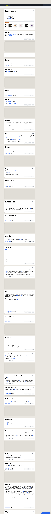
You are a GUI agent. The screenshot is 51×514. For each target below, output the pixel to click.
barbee (31, 55)
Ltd (16, 389)
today (15, 93)
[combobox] (26, 5)
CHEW (16, 205)
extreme (6, 14)
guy (9, 492)
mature (27, 269)
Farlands (12, 358)
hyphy (15, 174)
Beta (23, 491)
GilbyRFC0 (9, 263)
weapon (10, 465)
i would (12, 37)
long (13, 455)
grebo (6, 349)
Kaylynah (8, 65)
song (6, 137)
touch (17, 433)
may (23, 487)
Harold (7, 505)
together (15, 103)
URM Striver (8, 507)
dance (19, 139)
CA (15, 170)
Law (11, 389)
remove (14, 37)
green (6, 249)
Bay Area (14, 170)
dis (7, 126)
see (8, 184)
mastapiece (9, 18)
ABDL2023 (9, 153)
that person (10, 35)
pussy (8, 208)
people (31, 92)
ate (19, 239)
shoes (22, 218)
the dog (9, 321)
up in (12, 259)
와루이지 (9, 20)
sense (23, 455)
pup (12, 319)
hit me (9, 467)
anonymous (9, 186)
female (12, 122)
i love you (7, 73)
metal (11, 347)
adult (12, 318)
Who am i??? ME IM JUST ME (11, 211)
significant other (11, 34)
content (21, 269)
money (23, 435)
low (21, 356)
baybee (6, 20)
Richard (7, 391)
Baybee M (14, 55)
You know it (8, 17)
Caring (6, 101)
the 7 (28, 401)
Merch (33, 20)
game (21, 271)
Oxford (16, 182)
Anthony (7, 500)
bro (14, 358)
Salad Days (6, 263)
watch (32, 269)
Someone (15, 34)
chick (30, 208)
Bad (25, 218)
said (11, 261)
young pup (6, 321)
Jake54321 (10, 220)
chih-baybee (21, 55)
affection (9, 71)
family (31, 377)
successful (11, 101)
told (11, 401)
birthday (7, 272)
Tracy (6, 93)
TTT (17, 500)
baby (16, 13)
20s (19, 318)
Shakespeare (16, 253)
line (19, 380)
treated (16, 217)
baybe (28, 55)
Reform (15, 389)
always (10, 103)
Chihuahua (6, 237)
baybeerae (18, 55)
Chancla (6, 468)
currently (8, 151)
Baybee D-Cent (9, 129)
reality (20, 433)
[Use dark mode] (46, 5)
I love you (13, 63)
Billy (6, 271)
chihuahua (6, 217)
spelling (14, 92)
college (22, 486)
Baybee (6, 95)
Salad (7, 261)
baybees (6, 55)
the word (14, 13)
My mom (7, 467)
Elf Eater (9, 403)
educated (8, 101)
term (6, 71)
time (17, 295)
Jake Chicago (10, 241)
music (31, 339)
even (8, 16)
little (11, 218)
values (17, 37)
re (7, 347)
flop (22, 465)
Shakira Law (6, 393)
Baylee (25, 55)
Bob (6, 303)
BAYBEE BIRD (10, 55)
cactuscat (8, 349)
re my (7, 63)
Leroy (6, 401)
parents (12, 139)
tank (10, 136)
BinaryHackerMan (10, 311)
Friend (7, 422)
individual (9, 455)
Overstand (6, 403)
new (17, 432)
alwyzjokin (9, 176)
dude (16, 435)
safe (7, 172)
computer (21, 295)
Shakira (21, 391)
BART (9, 172)
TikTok (6, 355)
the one (14, 71)
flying (18, 465)
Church (8, 381)
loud (19, 136)
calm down (21, 457)
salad (7, 255)
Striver (6, 507)
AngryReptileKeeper (10, 95)
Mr (14, 141)
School (32, 498)
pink (32, 435)
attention (21, 93)
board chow (6, 311)
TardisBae (9, 468)
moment (15, 151)
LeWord (8, 426)
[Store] (44, 5)
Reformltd (9, 393)
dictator (12, 182)
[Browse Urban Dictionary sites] (6, 5)
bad (19, 184)
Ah (6, 319)
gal (10, 127)
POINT (24, 204)
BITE (15, 205)
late (15, 318)
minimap (6, 426)
